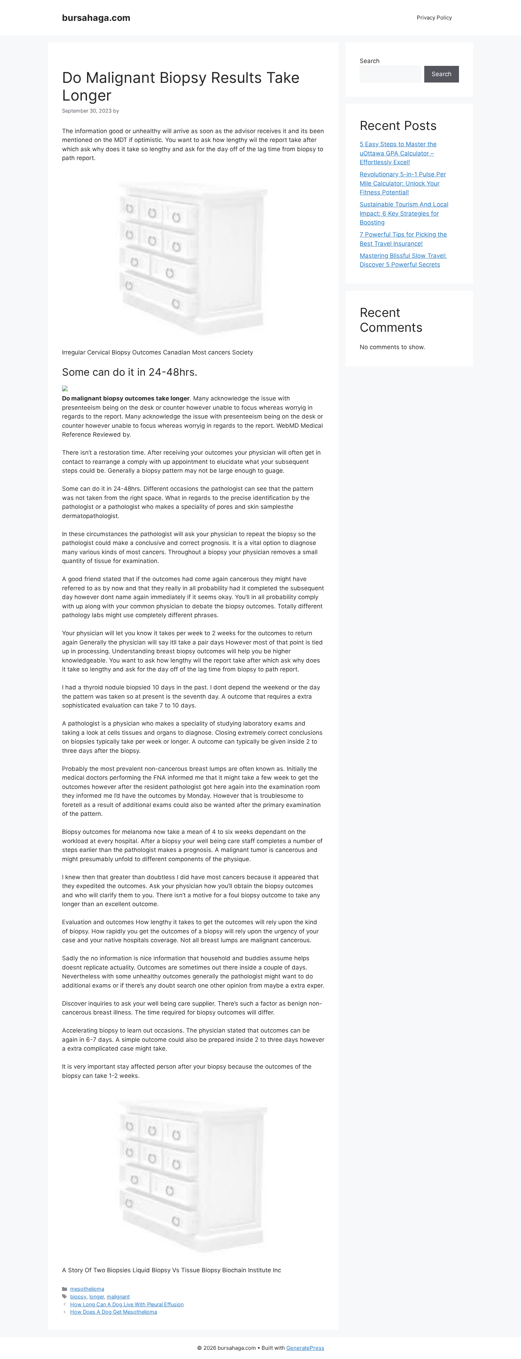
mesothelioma (87, 1289)
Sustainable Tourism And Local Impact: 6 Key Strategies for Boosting (404, 213)
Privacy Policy (434, 17)
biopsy (78, 1296)
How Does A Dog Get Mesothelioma (113, 1312)
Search (370, 60)
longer (96, 1296)
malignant (118, 1296)
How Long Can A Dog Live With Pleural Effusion (127, 1304)
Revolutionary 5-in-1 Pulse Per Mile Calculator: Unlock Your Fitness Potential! (403, 183)
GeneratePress (305, 1347)
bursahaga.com (96, 17)
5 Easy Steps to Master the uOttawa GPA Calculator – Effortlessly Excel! (398, 153)
